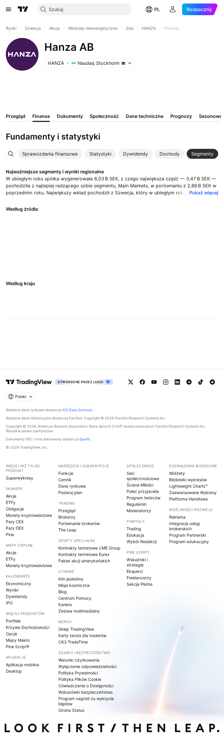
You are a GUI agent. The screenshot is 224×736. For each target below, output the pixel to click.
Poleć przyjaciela (143, 491)
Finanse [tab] (41, 116)
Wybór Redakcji (142, 541)
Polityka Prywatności (78, 672)
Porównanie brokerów (79, 523)
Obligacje (15, 508)
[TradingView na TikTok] (201, 382)
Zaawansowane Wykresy (193, 492)
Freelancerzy (139, 577)
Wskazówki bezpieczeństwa (85, 692)
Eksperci (135, 571)
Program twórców (143, 497)
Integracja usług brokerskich (184, 526)
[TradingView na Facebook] (142, 382)
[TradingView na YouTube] (154, 382)
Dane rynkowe (72, 486)
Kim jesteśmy (70, 578)
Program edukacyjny (189, 541)
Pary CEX (15, 521)
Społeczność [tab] (104, 116)
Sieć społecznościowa (143, 476)
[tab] (50, 154)
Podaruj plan (70, 492)
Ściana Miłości (140, 484)
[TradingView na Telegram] (189, 382)
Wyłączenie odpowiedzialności (87, 666)
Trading (134, 528)
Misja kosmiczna (74, 585)
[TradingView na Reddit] (212, 382)
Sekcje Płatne (140, 584)
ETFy (10, 502)
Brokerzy (67, 516)
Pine (10, 534)
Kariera (65, 604)
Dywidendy (16, 596)
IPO (9, 602)
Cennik (64, 479)
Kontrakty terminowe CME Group (89, 547)
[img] (123, 63)
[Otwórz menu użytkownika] (172, 9)
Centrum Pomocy (74, 598)
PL (157, 9)
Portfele (13, 620)
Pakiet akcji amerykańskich (84, 560)
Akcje (11, 495)
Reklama (177, 516)
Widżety (177, 473)
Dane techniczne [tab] (144, 116)
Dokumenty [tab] (70, 116)
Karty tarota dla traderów (82, 635)
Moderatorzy (139, 510)
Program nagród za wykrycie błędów (86, 701)
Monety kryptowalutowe (29, 515)
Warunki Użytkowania (78, 659)
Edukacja (135, 535)
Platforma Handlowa (188, 498)
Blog (62, 591)
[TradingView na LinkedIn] (177, 382)
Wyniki (12, 589)
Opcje (11, 633)
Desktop (14, 671)
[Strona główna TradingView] (23, 9)
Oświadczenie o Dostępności (85, 685)
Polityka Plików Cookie (79, 679)
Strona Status (71, 710)
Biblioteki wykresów (188, 479)
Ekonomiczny (18, 583)
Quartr (85, 439)
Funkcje (65, 473)
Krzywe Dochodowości (27, 627)
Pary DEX (15, 528)
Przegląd (67, 510)
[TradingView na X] (131, 382)
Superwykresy (19, 477)
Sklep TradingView (76, 629)
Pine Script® (17, 646)
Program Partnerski (187, 535)
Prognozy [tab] (181, 116)
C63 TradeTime (73, 641)
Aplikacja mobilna (22, 664)
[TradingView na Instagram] (166, 382)
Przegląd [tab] (15, 116)
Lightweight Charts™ (188, 486)
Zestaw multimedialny (79, 610)
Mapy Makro (18, 640)
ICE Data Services (77, 410)
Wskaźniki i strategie (137, 562)
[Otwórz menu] (8, 9)
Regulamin (136, 504)
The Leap (67, 529)
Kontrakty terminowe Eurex (84, 554)
